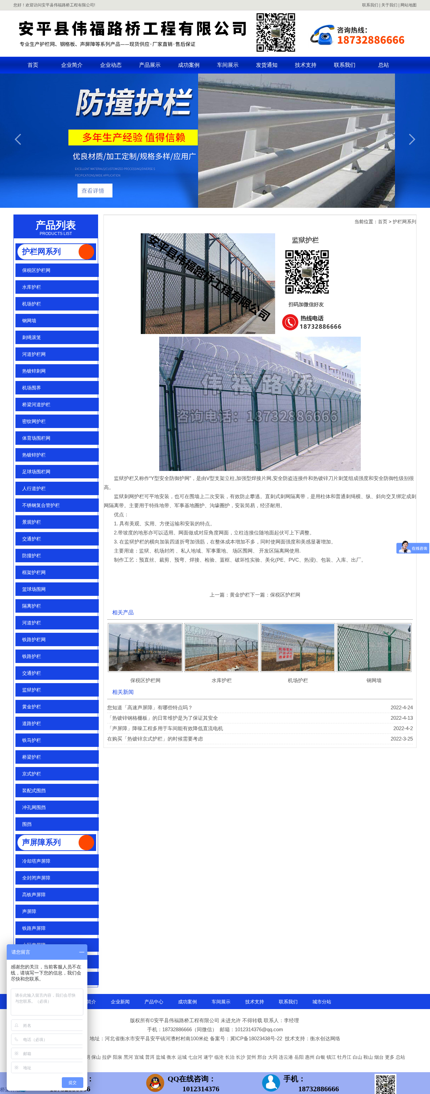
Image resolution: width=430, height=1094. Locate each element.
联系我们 (370, 5)
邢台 (262, 1057)
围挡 (27, 824)
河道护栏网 (34, 354)
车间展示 (228, 65)
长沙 (241, 1057)
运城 (182, 1057)
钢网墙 (29, 320)
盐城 (161, 1057)
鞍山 (368, 1057)
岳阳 (299, 1057)
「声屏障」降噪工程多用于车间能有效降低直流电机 (165, 728)
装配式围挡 (34, 790)
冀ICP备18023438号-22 (256, 1038)
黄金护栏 (31, 706)
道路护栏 (31, 723)
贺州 (252, 1057)
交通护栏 (32, 538)
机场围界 (31, 387)
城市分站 (321, 1001)
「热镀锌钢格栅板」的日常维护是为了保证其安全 (162, 718)
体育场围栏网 (36, 438)
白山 (358, 1057)
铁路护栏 (31, 656)
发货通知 (266, 65)
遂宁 (209, 1057)
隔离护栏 (31, 606)
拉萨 (107, 1057)
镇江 (332, 1057)
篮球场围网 (34, 589)
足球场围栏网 (36, 471)
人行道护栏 (34, 488)
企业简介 (72, 65)
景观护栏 (31, 522)
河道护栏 (31, 622)
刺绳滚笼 (31, 337)
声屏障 (29, 911)
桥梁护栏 (31, 757)
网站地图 (408, 5)
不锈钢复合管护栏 (41, 505)
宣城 (139, 1057)
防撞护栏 (31, 555)
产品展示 (150, 65)
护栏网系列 (41, 251)
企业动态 (111, 65)
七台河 (196, 1057)
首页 (33, 65)
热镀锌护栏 (34, 455)
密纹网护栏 (34, 421)
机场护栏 (31, 303)
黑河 (129, 1057)
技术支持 (305, 65)
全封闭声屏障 (36, 878)
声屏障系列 (41, 842)
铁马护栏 (31, 740)
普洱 (150, 1057)
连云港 (286, 1057)
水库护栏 (31, 287)
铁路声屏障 (34, 928)
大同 (273, 1057)
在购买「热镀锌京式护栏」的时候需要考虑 (155, 739)
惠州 (310, 1057)
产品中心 (153, 1001)
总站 (383, 65)
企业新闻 (120, 1001)
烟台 (379, 1057)
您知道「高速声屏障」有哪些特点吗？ (150, 707)
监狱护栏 (31, 690)
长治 (230, 1057)
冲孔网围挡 (34, 807)
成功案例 (189, 65)
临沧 (219, 1057)
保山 (96, 1057)
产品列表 (56, 225)
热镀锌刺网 (34, 371)
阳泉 (118, 1057)
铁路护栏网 (34, 639)
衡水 (172, 1057)
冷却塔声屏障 (36, 861)
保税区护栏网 (36, 270)
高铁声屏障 (34, 894)
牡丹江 (345, 1057)
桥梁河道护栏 (36, 404)
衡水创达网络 (325, 1038)
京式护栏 (31, 773)
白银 (321, 1057)
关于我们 (389, 5)
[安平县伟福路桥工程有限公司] (215, 52)
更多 (389, 1057)
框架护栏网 (34, 572)
